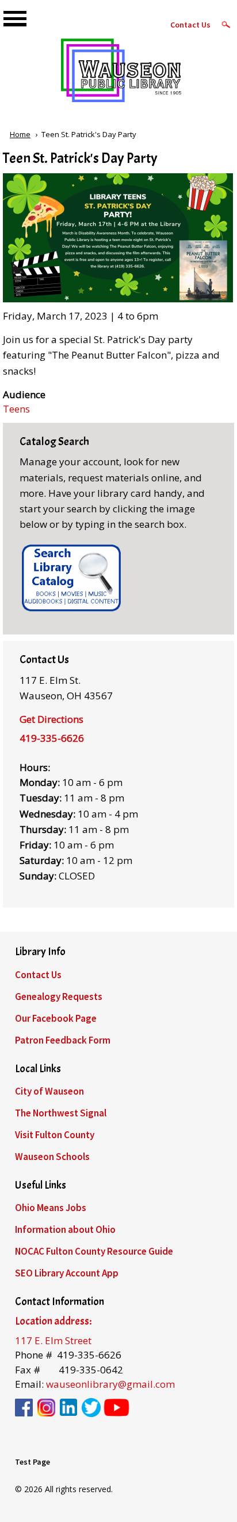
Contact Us (190, 25)
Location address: (53, 1321)
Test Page (32, 1462)
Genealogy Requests (58, 996)
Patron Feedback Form (62, 1040)
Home (20, 134)
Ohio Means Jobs (50, 1207)
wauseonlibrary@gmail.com (110, 1384)
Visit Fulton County (54, 1134)
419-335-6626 (52, 738)
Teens (16, 408)
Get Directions (51, 719)
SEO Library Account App (66, 1273)
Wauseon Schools (52, 1156)
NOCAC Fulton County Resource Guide (94, 1251)
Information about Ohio (65, 1229)
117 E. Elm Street (53, 1340)
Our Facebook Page (56, 1018)
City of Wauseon (49, 1091)
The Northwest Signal (60, 1113)
